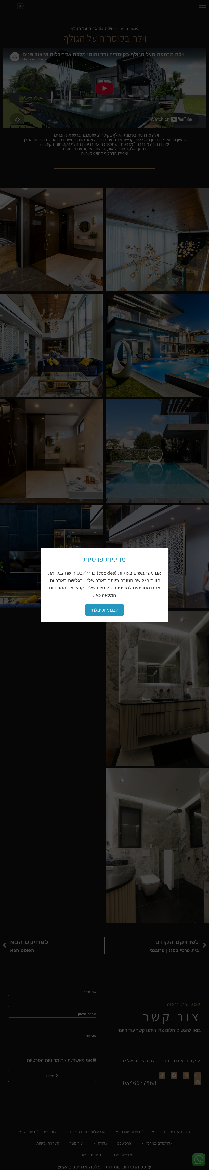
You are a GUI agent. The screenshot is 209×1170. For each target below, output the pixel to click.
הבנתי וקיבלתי (104, 610)
